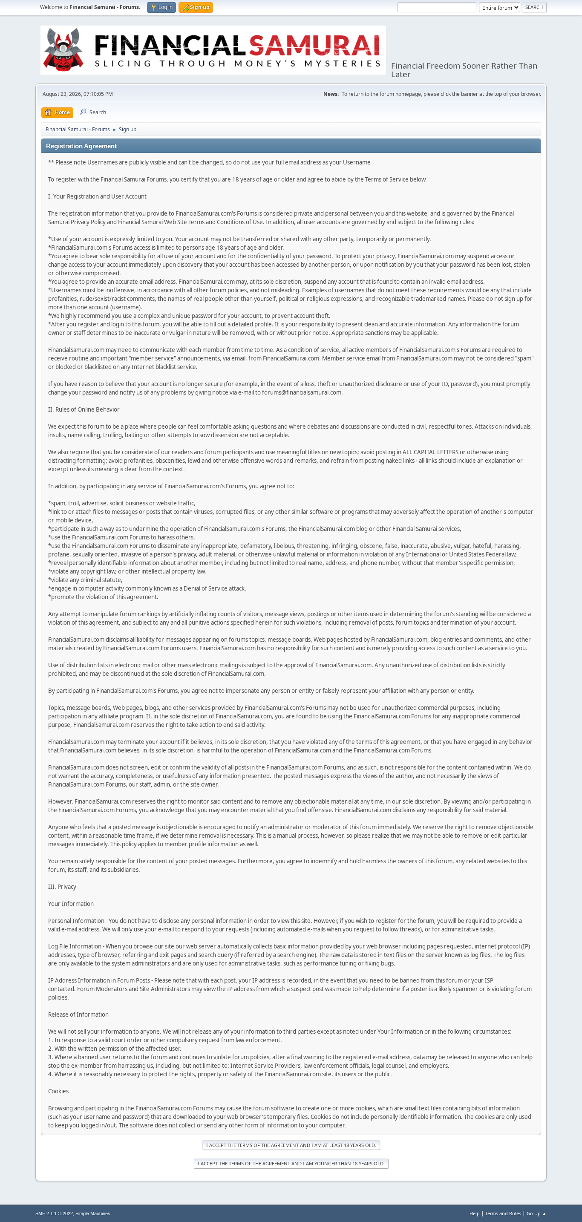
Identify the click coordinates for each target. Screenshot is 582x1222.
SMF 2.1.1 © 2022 (54, 1213)
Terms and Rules (503, 1213)
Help (475, 1213)
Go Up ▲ (537, 1213)
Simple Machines (92, 1213)
